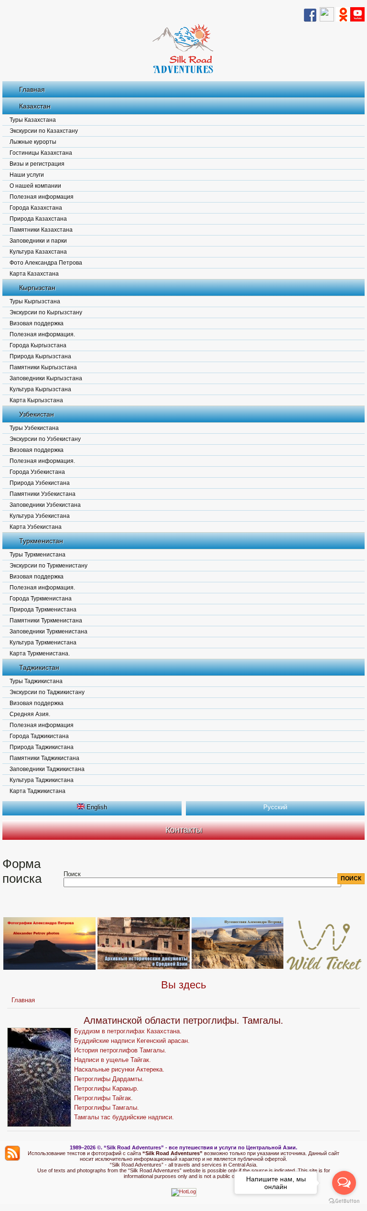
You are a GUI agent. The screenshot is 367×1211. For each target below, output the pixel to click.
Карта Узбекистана (36, 527)
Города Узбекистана (37, 472)
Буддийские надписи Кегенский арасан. (132, 1040)
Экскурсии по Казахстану (44, 131)
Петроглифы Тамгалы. (106, 1107)
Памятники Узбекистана (43, 494)
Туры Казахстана (33, 120)
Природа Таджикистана (42, 747)
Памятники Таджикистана (44, 758)
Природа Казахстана (38, 218)
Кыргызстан (37, 287)
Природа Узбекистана (40, 483)
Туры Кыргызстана (35, 301)
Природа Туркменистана (43, 609)
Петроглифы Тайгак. (103, 1098)
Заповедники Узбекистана (45, 505)
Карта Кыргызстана (36, 400)
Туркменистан (41, 541)
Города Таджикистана (39, 736)
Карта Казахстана (34, 273)
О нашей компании (35, 185)
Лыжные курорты (33, 142)
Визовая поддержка (37, 323)
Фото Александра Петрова (46, 262)
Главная (32, 89)
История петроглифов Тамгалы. (120, 1050)
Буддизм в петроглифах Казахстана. (128, 1031)
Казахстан (35, 106)
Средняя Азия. (30, 714)
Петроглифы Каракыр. (106, 1088)
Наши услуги (27, 174)
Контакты (183, 830)
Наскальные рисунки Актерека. (119, 1069)
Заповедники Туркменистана (48, 631)
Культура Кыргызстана (40, 389)
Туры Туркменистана (37, 554)
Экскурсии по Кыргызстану (46, 312)
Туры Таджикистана (36, 681)
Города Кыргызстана (38, 345)
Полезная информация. (42, 334)
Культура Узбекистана (40, 516)
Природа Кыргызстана (40, 356)
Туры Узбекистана (34, 428)
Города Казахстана (36, 207)
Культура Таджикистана (42, 780)
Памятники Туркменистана (46, 620)
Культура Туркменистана (43, 642)
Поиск (72, 874)
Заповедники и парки (38, 240)
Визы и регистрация (37, 164)
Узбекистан (36, 414)
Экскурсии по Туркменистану (48, 565)
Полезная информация (42, 196)
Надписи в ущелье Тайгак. (112, 1059)
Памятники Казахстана (41, 229)
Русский (275, 807)
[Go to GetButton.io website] (344, 1201)
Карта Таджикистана (37, 791)
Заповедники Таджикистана (47, 769)
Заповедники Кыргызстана (46, 378)
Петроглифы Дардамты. (109, 1078)
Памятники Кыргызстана (43, 367)
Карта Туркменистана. (40, 653)
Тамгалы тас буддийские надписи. (124, 1117)
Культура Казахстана (38, 251)
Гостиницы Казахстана (41, 153)
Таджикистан (39, 667)
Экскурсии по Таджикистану (47, 692)
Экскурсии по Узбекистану (45, 439)
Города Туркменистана (41, 598)
